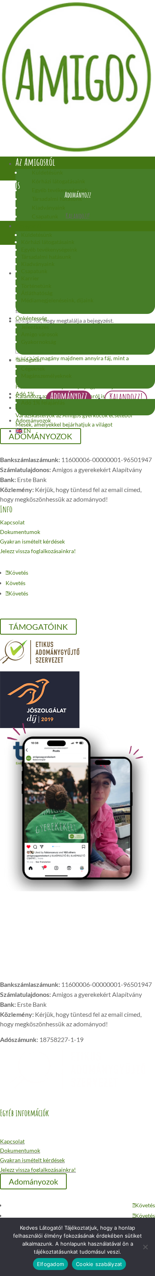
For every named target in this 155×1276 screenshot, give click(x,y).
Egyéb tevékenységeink (49, 249)
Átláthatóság (36, 293)
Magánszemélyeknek (46, 375)
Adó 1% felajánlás (43, 402)
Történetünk (36, 285)
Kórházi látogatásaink (47, 241)
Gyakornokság (38, 341)
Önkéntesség (31, 318)
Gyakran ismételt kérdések (32, 541)
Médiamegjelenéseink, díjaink (57, 300)
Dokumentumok (20, 531)
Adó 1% (25, 393)
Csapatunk (34, 271)
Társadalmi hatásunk (46, 256)
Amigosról (28, 225)
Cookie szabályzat (99, 1264)
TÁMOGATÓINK (38, 626)
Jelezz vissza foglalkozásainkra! (38, 551)
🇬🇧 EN (23, 430)
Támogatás (28, 359)
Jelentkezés (35, 326)
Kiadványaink (48, 207)
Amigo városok (39, 334)
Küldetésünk (47, 172)
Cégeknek (33, 368)
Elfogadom (50, 1264)
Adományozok (33, 420)
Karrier (30, 278)
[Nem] (145, 1247)
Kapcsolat (12, 522)
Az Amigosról (35, 161)
